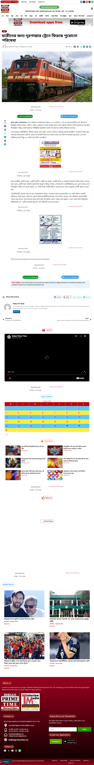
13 (43, 417)
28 (55, 426)
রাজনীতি (41, 16)
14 (55, 417)
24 (7, 426)
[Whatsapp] (92, 2)
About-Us (24, 2)
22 (67, 421)
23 (79, 421)
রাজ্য (12, 16)
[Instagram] (89, 2)
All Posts (16, 312)
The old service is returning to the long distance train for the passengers (31, 259)
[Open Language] (10, 761)
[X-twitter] (84, 2)
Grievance (86, 760)
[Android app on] (65, 741)
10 (7, 417)
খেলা (36, 16)
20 (43, 421)
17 (6, 421)
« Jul (6, 434)
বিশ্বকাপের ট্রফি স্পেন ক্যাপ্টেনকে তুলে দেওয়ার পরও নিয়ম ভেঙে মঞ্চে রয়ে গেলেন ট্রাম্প (22, 662)
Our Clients (32, 2)
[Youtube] (87, 2)
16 (79, 417)
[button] (75, 47)
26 (31, 426)
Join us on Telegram (70, 116)
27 (43, 426)
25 (19, 426)
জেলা (17, 16)
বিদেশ (7, 16)
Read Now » (7, 624)
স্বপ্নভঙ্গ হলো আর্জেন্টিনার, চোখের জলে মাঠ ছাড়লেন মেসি (69, 661)
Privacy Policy (63, 760)
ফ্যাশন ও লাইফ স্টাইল (79, 16)
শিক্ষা (26, 16)
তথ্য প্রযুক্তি (63, 16)
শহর (21, 16)
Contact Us (41, 2)
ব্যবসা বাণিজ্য (54, 16)
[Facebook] (81, 2)
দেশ (3, 16)
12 (31, 417)
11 (18, 417)
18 (19, 421)
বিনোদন (47, 16)
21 (55, 421)
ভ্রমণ (70, 16)
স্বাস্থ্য (30, 16)
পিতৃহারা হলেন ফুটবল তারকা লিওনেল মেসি (19, 619)
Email (51, 726)
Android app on (71, 740)
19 (31, 421)
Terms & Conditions (75, 760)
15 (67, 417)
